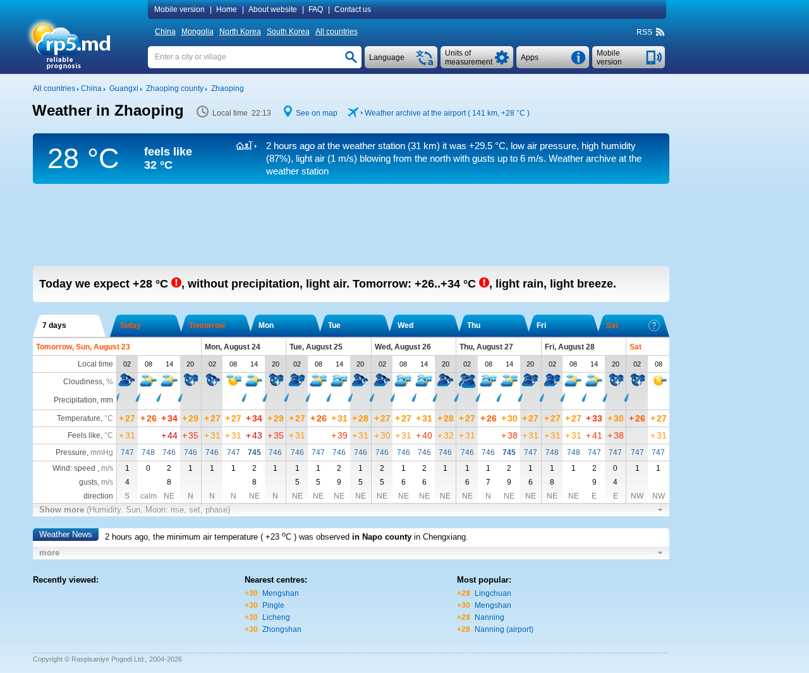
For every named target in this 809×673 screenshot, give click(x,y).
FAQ (315, 9)
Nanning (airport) (504, 629)
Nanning (489, 617)
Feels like (84, 435)
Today (130, 325)
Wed (405, 325)
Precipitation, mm (83, 400)
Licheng (276, 617)
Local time (95, 364)
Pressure (71, 452)
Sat (612, 325)
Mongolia (197, 31)
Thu (473, 325)
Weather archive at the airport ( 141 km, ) (447, 113)
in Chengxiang (440, 537)
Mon (266, 325)
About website (272, 9)
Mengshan (280, 593)
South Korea (288, 31)
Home (226, 9)
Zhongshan (281, 629)
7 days (54, 325)
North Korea (240, 31)
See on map (317, 113)
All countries (336, 31)
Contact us (352, 9)
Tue (334, 325)
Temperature (78, 418)
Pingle (273, 605)
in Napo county (381, 537)
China (165, 31)
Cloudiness (82, 381)
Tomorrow (207, 325)
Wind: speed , (82, 468)
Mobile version (179, 9)
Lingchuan (493, 593)
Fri (541, 325)
